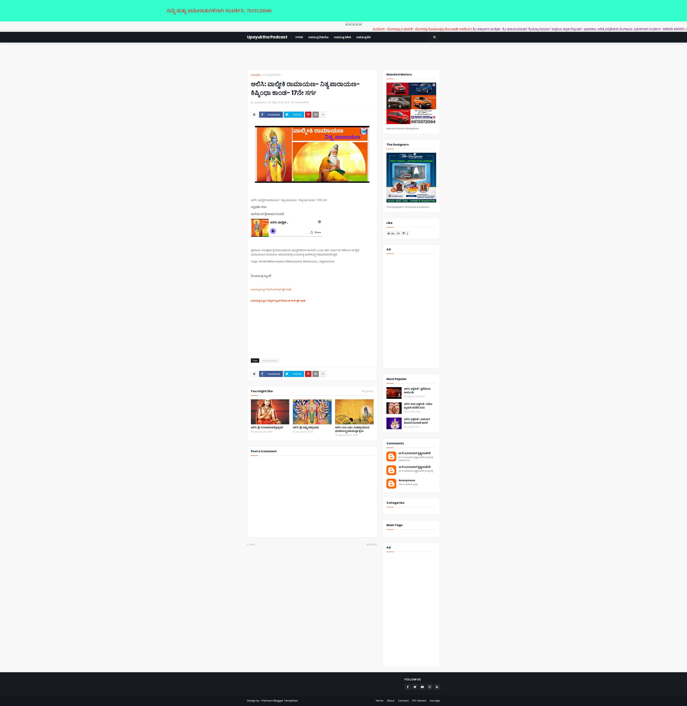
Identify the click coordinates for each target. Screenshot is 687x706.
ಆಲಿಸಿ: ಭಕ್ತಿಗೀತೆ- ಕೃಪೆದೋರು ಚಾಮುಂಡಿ (417, 390)
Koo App (435, 700)
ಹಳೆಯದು (371, 544)
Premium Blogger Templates (280, 700)
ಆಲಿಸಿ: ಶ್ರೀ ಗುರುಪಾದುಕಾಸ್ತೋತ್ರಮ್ (267, 427)
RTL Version (419, 700)
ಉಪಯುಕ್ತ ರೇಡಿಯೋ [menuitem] (318, 37)
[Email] (315, 115)
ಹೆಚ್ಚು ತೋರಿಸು (368, 391)
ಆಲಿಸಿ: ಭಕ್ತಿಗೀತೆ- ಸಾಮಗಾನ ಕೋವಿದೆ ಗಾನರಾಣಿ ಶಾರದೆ (417, 421)
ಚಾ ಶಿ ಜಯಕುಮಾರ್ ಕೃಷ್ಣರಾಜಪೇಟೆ (414, 453)
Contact (403, 700)
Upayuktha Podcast (267, 37)
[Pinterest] (308, 115)
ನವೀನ (252, 544)
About (390, 700)
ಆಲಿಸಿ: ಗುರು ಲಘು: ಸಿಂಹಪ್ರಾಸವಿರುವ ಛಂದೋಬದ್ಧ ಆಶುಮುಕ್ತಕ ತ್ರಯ (352, 429)
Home (379, 700)
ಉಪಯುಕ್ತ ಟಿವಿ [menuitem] (363, 37)
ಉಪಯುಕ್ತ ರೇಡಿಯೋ (271, 75)
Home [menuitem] (299, 37)
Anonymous (407, 480)
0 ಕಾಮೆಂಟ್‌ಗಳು (302, 102)
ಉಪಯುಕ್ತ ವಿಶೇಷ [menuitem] (342, 37)
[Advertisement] (343, 56)
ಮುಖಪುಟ (255, 75)
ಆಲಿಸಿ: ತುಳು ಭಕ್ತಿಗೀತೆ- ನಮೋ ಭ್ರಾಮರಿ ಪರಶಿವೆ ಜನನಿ (418, 405)
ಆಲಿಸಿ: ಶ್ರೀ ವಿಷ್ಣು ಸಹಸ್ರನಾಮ (306, 427)
